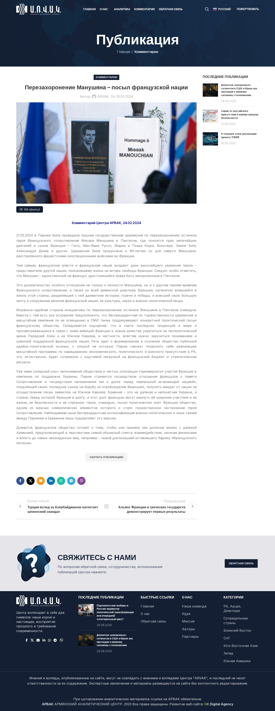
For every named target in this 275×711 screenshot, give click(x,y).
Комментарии (146, 52)
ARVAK (103, 96)
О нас (145, 614)
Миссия (188, 621)
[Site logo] (38, 9)
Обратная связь (241, 563)
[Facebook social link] (20, 481)
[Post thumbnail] (210, 93)
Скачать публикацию (106, 457)
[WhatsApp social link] (61, 481)
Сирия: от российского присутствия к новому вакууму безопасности (240, 114)
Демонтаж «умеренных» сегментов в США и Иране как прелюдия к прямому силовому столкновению (239, 90)
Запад (228, 653)
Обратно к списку (106, 506)
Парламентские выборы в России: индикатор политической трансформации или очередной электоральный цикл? (115, 612)
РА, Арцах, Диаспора (232, 608)
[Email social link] (41, 481)
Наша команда (194, 606)
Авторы (188, 629)
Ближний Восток (237, 630)
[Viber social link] (81, 481)
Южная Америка (237, 661)
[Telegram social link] (71, 481)
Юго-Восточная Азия (241, 646)
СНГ (227, 638)
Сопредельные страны (236, 620)
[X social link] (30, 481)
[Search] (207, 9)
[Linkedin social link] (51, 481)
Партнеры (190, 636)
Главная (123, 52)
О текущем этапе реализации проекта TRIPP (238, 135)
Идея (186, 614)
